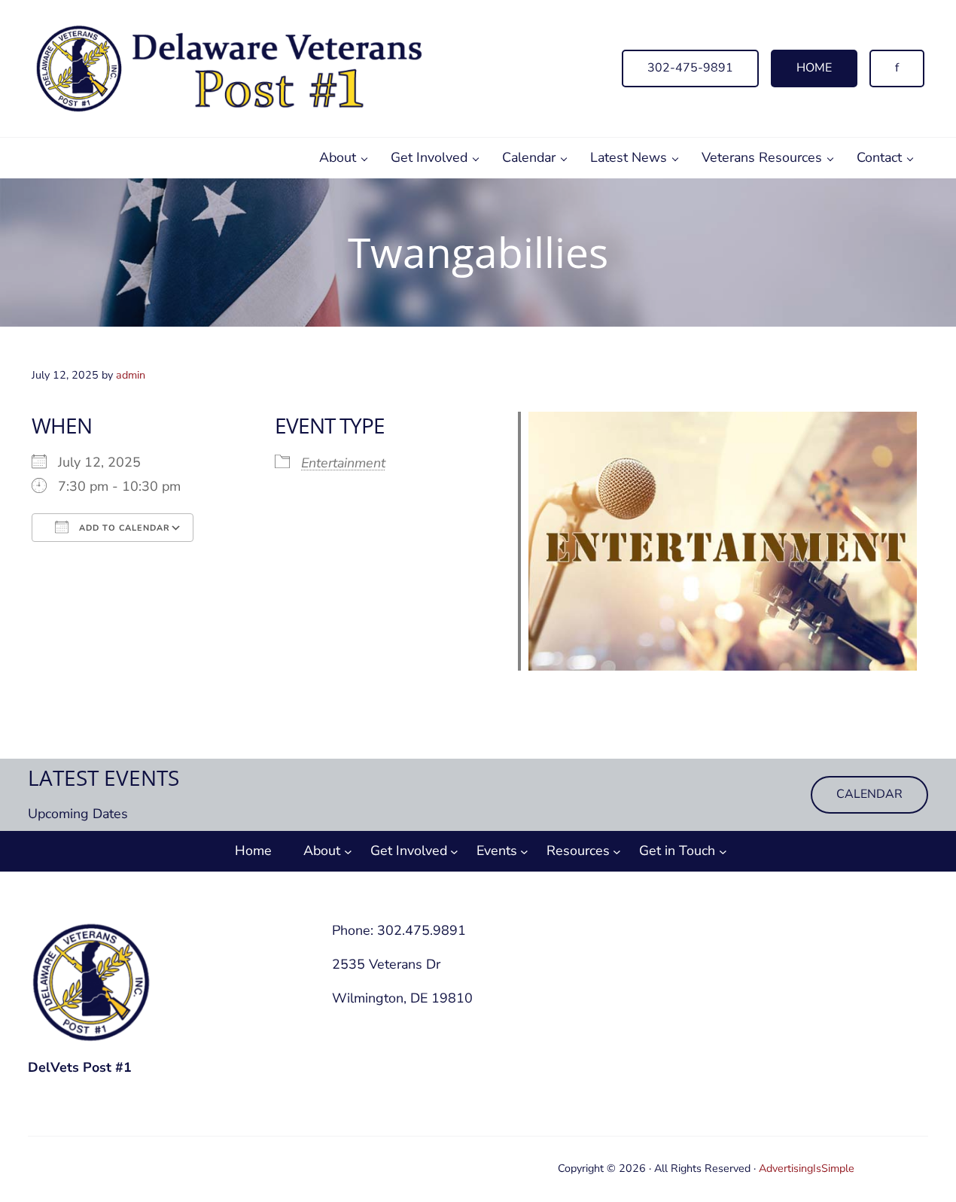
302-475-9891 (690, 67)
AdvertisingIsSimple (806, 1168)
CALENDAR (869, 794)
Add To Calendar (123, 528)
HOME (814, 67)
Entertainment (343, 463)
